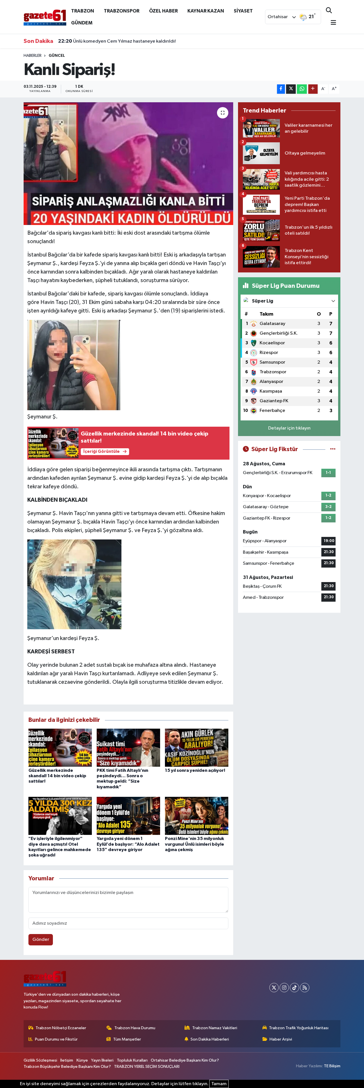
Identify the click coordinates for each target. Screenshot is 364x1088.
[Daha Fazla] (313, 89)
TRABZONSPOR (121, 11)
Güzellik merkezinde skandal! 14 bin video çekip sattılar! (57, 775)
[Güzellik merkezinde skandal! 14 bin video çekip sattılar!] (60, 747)
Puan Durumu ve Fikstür (56, 1039)
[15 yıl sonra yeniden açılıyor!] (196, 747)
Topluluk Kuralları (132, 1060)
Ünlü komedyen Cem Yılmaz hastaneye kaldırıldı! (117, 41)
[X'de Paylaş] (291, 89)
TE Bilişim (332, 1066)
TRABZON (82, 11)
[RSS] (304, 987)
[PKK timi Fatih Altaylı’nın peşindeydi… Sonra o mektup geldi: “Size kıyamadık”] (128, 747)
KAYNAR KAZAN (205, 11)
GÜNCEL (57, 56)
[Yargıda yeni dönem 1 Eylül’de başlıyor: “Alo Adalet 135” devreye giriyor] (128, 815)
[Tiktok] (294, 987)
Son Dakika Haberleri (210, 1039)
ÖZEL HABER (163, 11)
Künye (82, 1060)
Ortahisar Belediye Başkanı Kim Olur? (185, 1060)
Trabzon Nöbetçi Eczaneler (61, 1028)
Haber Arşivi (281, 1039)
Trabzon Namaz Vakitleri (214, 1028)
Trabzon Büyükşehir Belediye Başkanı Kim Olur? (67, 1066)
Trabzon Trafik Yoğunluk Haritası (298, 1028)
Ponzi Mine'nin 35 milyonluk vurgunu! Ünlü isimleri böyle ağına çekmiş (194, 844)
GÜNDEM (81, 22)
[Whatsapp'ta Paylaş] (302, 89)
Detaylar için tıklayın (289, 428)
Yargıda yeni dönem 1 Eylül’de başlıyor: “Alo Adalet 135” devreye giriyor (128, 844)
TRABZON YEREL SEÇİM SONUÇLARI (146, 1066)
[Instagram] (284, 987)
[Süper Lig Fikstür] (333, 449)
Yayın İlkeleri (102, 1060)
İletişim (66, 1060)
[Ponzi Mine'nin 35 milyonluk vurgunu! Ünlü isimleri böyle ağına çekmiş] (196, 815)
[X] (274, 987)
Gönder (40, 939)
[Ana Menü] (331, 23)
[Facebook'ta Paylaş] (281, 89)
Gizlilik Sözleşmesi (40, 1060)
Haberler (33, 56)
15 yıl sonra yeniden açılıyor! (195, 770)
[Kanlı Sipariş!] (128, 163)
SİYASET (243, 11)
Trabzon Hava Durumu (134, 1028)
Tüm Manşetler (127, 1039)
